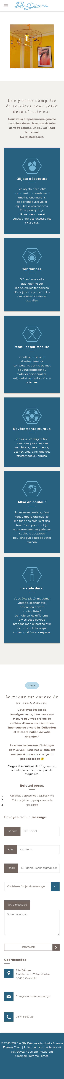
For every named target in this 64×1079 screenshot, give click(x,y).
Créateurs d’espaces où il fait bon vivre (32, 795)
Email (11, 868)
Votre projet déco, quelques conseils (32, 800)
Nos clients (32, 804)
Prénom (12, 831)
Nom (10, 849)
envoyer (28, 947)
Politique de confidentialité (42, 1047)
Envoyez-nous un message (33, 996)
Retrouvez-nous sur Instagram (32, 1051)
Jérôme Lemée (39, 1056)
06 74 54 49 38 (24, 1016)
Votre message (17, 904)
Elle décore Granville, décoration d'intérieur (32, 5)
